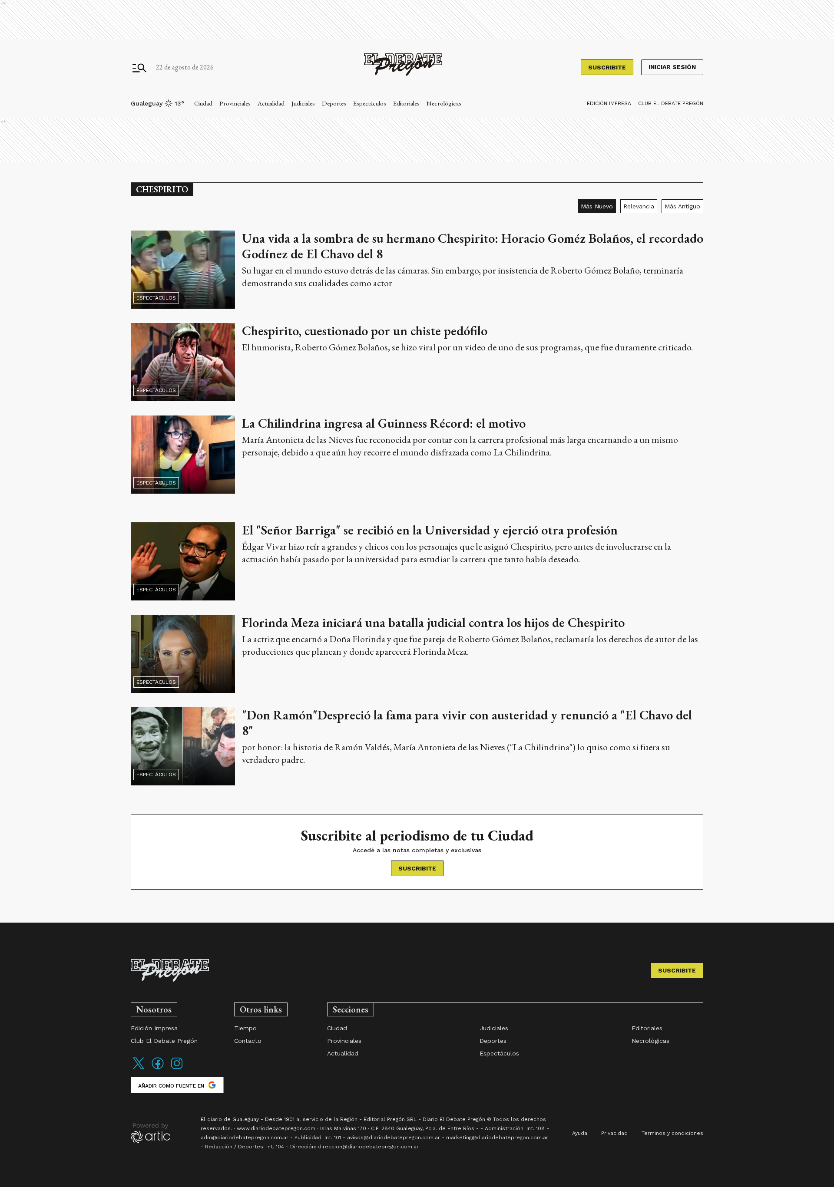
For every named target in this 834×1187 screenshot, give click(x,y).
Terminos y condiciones (672, 1133)
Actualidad (271, 103)
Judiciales (303, 103)
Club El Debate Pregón (670, 103)
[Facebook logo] (157, 1068)
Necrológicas (444, 103)
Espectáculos (369, 103)
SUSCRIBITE (607, 67)
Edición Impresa (609, 103)
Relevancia (638, 206)
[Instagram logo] (177, 1068)
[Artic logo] (150, 1132)
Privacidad (614, 1133)
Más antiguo (682, 206)
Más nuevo (597, 206)
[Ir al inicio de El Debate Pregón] (403, 67)
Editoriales (406, 103)
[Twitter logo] (138, 1068)
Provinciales (235, 103)
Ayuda (579, 1133)
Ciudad (203, 103)
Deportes (334, 103)
